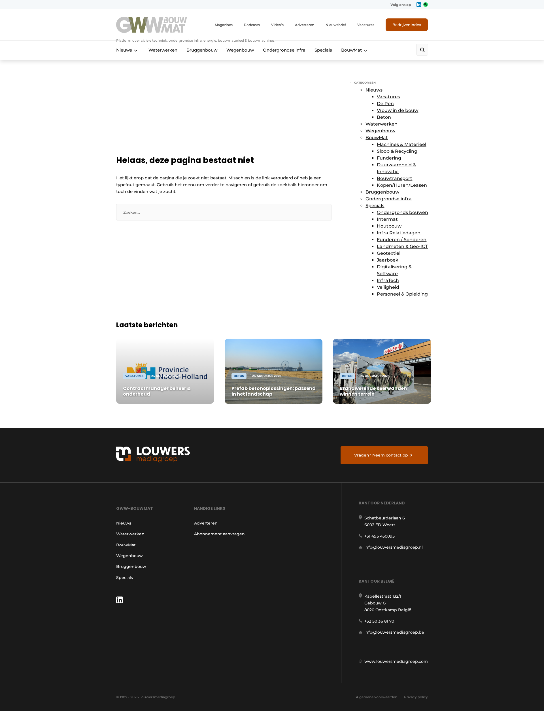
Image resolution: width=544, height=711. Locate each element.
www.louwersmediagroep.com (396, 661)
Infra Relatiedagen (398, 232)
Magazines (224, 25)
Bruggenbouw (201, 50)
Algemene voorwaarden (376, 697)
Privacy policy (416, 697)
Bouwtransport (394, 178)
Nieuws (124, 50)
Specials (323, 50)
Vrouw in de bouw (397, 110)
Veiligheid (388, 287)
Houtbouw (389, 226)
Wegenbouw (240, 50)
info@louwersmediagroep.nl (393, 547)
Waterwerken (162, 50)
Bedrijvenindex (406, 24)
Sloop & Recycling (397, 151)
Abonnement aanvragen (219, 533)
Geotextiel (388, 253)
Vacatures (365, 25)
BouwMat (351, 50)
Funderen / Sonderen (401, 239)
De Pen (385, 103)
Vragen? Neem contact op (381, 455)
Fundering (389, 158)
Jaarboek (387, 260)
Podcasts (252, 25)
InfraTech (388, 280)
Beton (384, 117)
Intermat (387, 219)
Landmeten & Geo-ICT (402, 246)
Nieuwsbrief (336, 25)
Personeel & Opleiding (402, 294)
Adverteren (304, 25)
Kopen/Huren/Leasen (402, 185)
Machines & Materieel (401, 144)
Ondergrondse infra (284, 50)
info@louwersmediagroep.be (394, 632)
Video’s (277, 25)
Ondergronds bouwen (402, 212)
